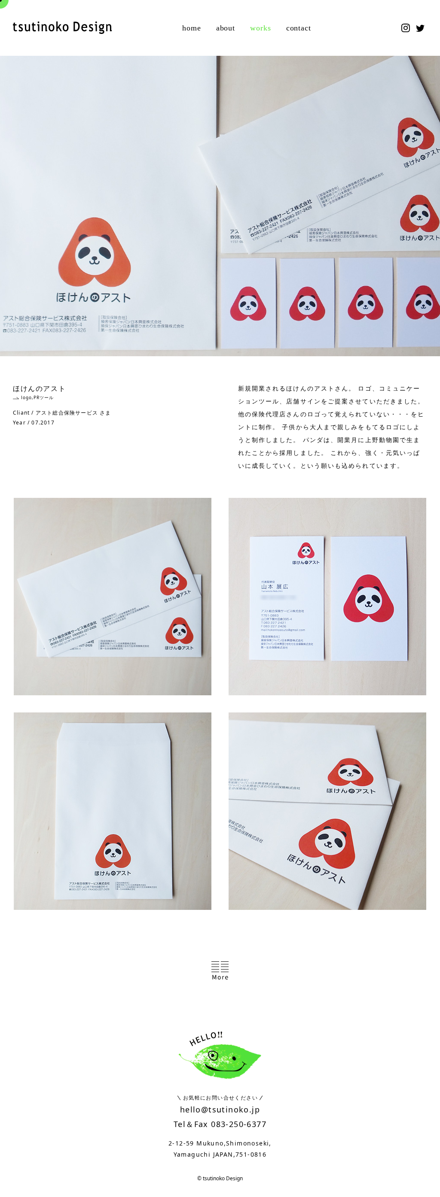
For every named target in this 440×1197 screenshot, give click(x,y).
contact (298, 28)
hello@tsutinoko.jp (220, 1109)
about (225, 28)
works (260, 28)
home (191, 28)
